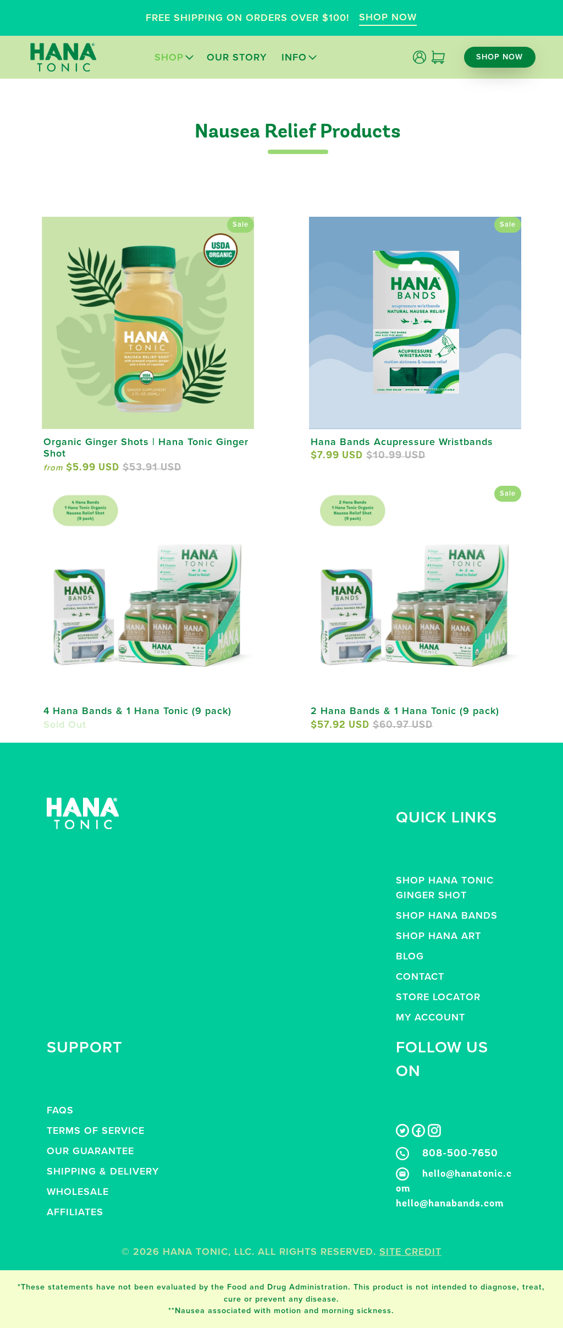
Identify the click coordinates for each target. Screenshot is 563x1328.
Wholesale (78, 1192)
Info (294, 57)
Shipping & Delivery (103, 1171)
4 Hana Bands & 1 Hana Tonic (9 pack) (137, 711)
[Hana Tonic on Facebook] (418, 1134)
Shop (169, 57)
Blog (410, 956)
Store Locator (438, 997)
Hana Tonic (195, 1251)
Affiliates (75, 1212)
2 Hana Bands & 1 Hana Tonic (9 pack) (405, 711)
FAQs (60, 1110)
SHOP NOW (388, 17)
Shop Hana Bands (447, 915)
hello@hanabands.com (450, 1204)
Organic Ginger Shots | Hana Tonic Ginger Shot (146, 448)
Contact (420, 976)
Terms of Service (96, 1130)
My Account (430, 1017)
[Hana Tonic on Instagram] (434, 1134)
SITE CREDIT (410, 1251)
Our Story (237, 57)
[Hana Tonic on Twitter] (402, 1134)
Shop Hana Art (438, 936)
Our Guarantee (90, 1151)
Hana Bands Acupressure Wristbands (402, 442)
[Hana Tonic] (63, 57)
